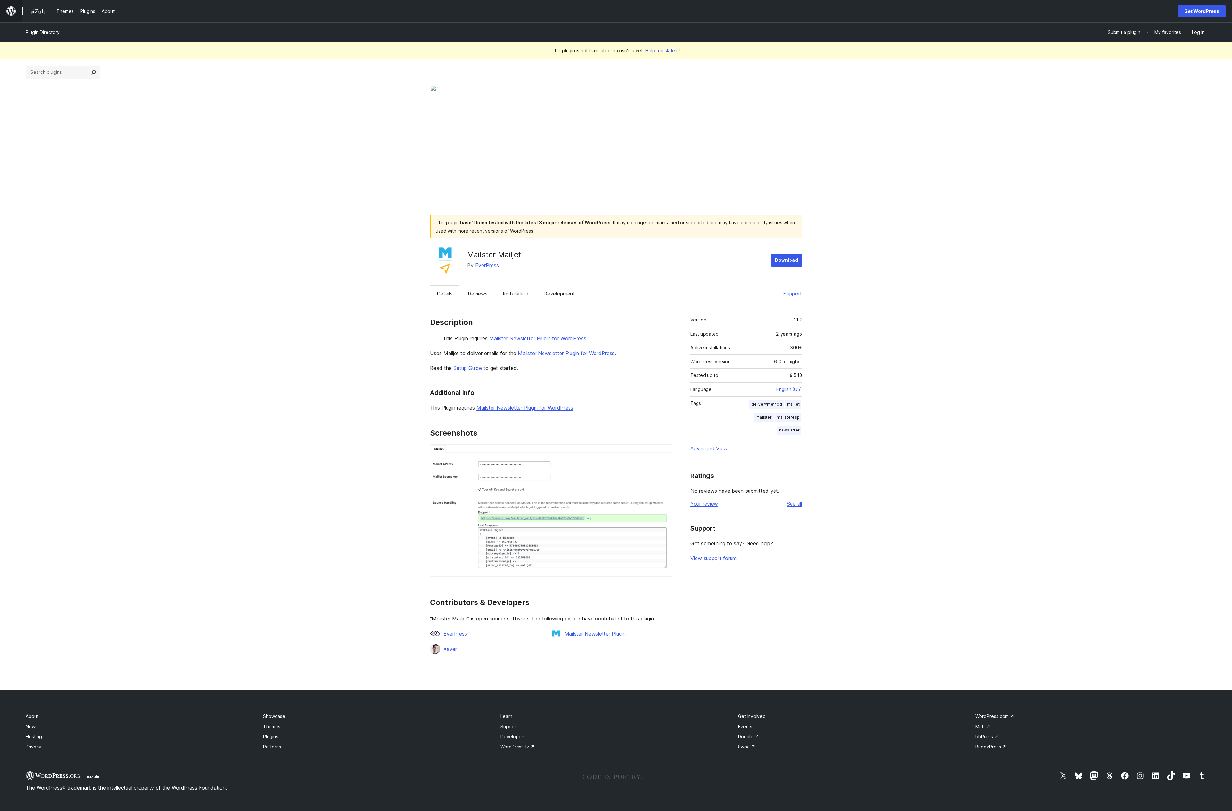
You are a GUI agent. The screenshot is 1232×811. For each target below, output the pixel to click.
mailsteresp (788, 417)
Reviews (478, 293)
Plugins (270, 736)
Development (559, 293)
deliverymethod (766, 404)
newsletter (789, 430)
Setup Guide (467, 368)
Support (792, 293)
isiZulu (93, 776)
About (32, 716)
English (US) (789, 389)
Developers (513, 736)
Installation (515, 293)
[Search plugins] (93, 72)
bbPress (986, 736)
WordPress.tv (518, 746)
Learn (506, 716)
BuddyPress (990, 746)
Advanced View (709, 448)
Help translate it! (662, 50)
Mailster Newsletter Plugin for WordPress (537, 338)
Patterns (272, 746)
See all (794, 503)
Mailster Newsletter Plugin (595, 633)
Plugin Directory (43, 32)
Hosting (34, 736)
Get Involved (752, 716)
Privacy (33, 746)
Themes (271, 726)
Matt (982, 726)
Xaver (450, 649)
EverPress (487, 265)
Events (745, 726)
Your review (704, 503)
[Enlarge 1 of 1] (663, 453)
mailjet (793, 404)
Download (786, 260)
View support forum (713, 558)
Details (445, 293)
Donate (748, 736)
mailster (764, 417)
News (32, 726)
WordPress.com (994, 716)
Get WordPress (1201, 11)
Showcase (274, 716)
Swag (746, 746)
